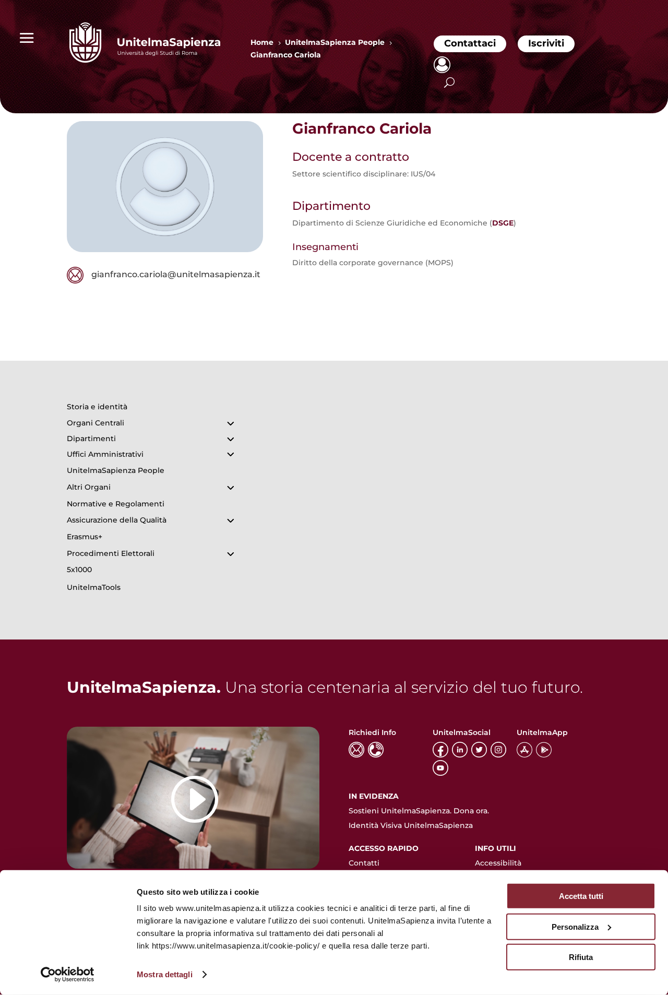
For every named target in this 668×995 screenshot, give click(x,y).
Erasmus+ (84, 536)
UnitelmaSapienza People (115, 470)
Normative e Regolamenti (115, 503)
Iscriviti (546, 43)
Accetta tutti (581, 896)
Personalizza (575, 926)
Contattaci (470, 43)
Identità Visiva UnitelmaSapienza (411, 825)
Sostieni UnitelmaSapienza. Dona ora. (419, 810)
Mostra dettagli (165, 974)
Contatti (364, 863)
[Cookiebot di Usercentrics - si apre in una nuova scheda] (67, 974)
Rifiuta (581, 957)
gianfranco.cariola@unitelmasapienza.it (175, 274)
